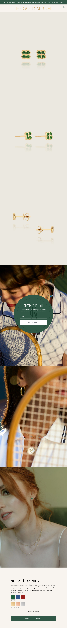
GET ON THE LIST (33, 322)
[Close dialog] (51, 296)
